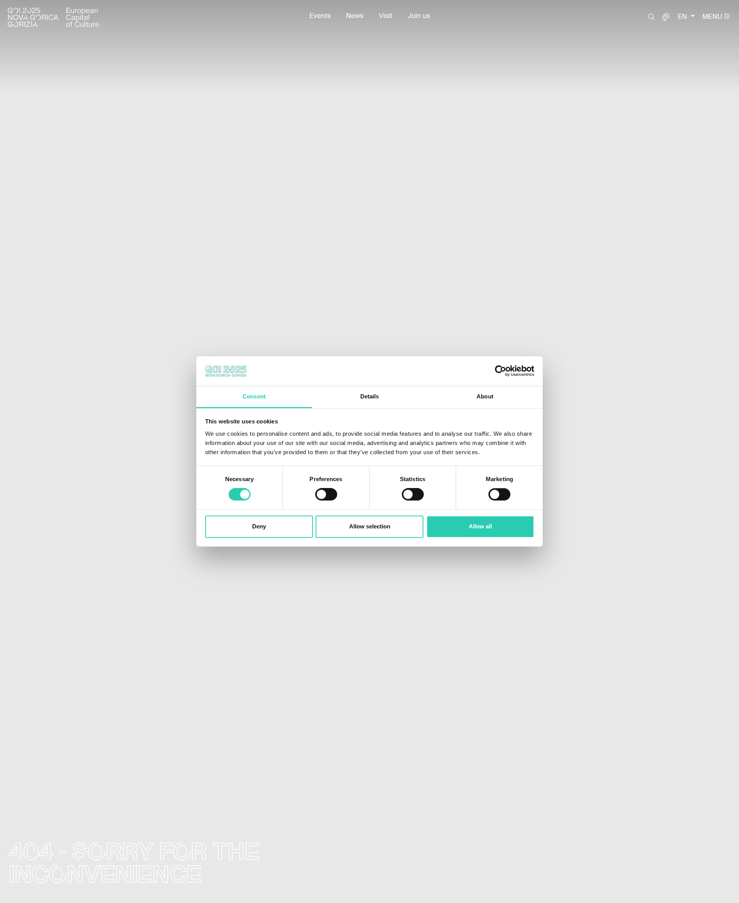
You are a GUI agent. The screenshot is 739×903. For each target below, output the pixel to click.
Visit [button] (385, 16)
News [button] (354, 16)
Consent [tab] (254, 396)
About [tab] (485, 396)
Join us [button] (419, 16)
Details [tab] (369, 396)
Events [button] (320, 16)
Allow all (480, 526)
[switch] (326, 494)
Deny (259, 526)
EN (683, 16)
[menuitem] (320, 16)
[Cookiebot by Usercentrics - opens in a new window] (500, 371)
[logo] (53, 17)
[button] (651, 16)
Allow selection (369, 526)
